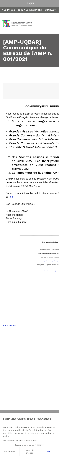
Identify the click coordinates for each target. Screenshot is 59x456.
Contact (50, 10)
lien (11, 196)
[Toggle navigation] (52, 23)
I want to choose (29, 451)
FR (32, 3)
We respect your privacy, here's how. (20, 440)
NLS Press (8, 10)
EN (28, 3)
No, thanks (9, 451)
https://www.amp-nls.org (50, 261)
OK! (49, 451)
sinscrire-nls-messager (50, 271)
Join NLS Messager (30, 10)
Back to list (9, 325)
